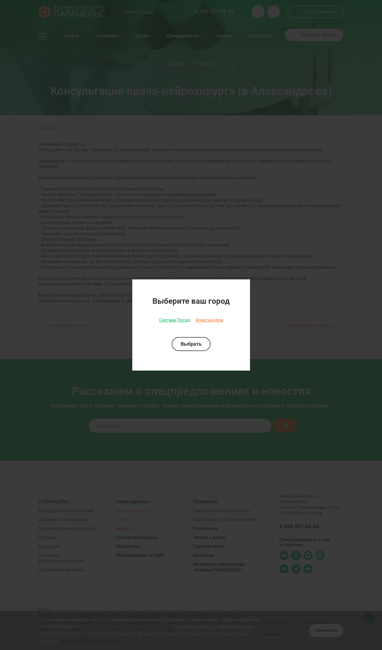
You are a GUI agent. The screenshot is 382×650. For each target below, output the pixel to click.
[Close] (243, 285)
